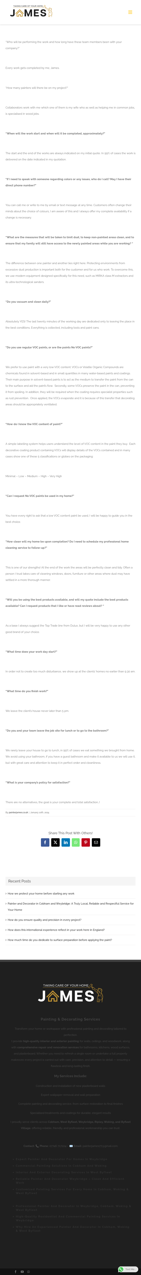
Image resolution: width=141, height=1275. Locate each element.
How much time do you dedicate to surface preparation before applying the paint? (60, 940)
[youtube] (22, 1271)
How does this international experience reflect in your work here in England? (56, 930)
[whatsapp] (28, 1271)
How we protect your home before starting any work (41, 893)
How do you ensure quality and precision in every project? (44, 920)
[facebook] (15, 1271)
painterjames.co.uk (18, 812)
